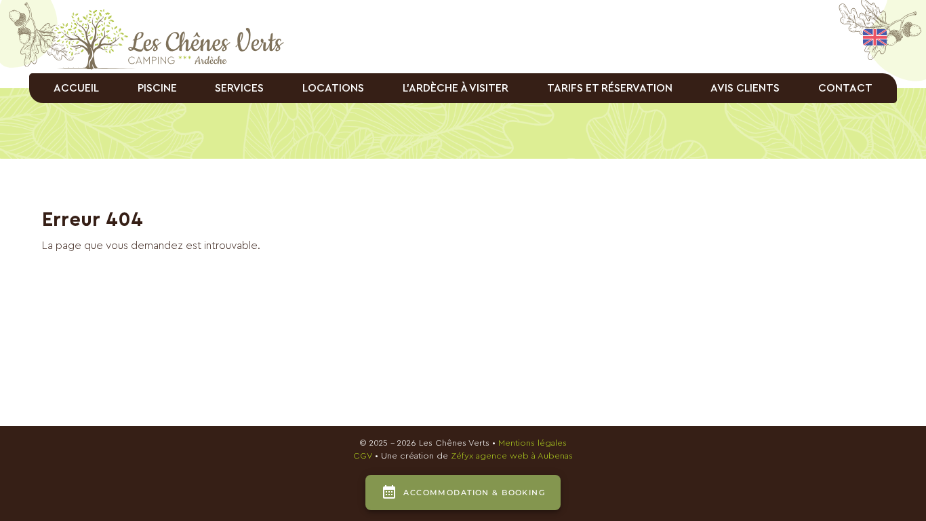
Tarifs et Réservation (609, 88)
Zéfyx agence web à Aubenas (512, 456)
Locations (333, 88)
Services (239, 88)
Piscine (157, 88)
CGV (362, 456)
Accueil (76, 88)
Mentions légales (532, 443)
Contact (845, 88)
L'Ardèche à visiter (455, 88)
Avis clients (745, 88)
